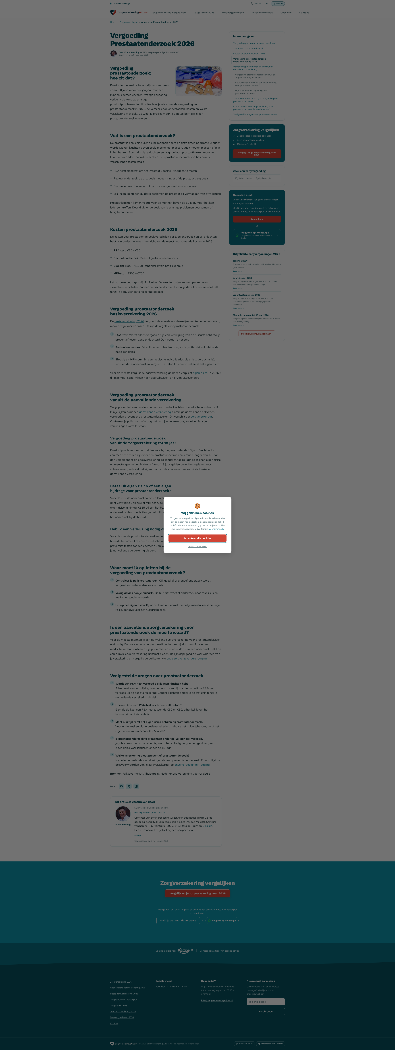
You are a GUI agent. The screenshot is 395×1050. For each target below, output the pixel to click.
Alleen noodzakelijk (197, 546)
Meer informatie (216, 529)
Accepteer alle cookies (197, 538)
